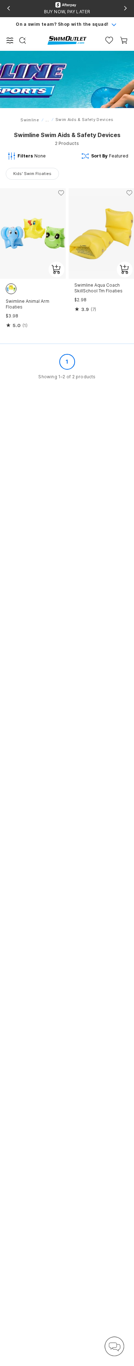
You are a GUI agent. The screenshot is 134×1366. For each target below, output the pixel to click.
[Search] (22, 40)
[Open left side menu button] (10, 40)
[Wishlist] (109, 40)
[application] (114, 1346)
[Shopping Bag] (123, 40)
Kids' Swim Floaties (32, 173)
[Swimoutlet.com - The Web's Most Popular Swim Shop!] (67, 40)
